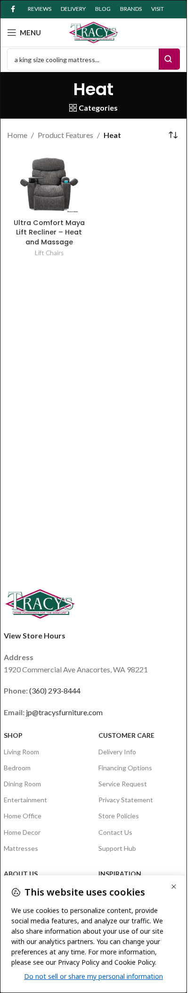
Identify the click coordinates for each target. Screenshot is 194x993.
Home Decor (22, 832)
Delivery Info (117, 752)
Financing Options (125, 768)
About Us (21, 874)
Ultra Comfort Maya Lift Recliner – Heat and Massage (49, 232)
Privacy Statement (125, 800)
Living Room (21, 752)
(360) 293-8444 (55, 690)
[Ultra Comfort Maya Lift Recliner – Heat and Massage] (49, 183)
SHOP (13, 735)
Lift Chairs (49, 253)
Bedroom (17, 768)
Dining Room (22, 784)
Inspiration (119, 874)
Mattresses (21, 848)
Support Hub (117, 848)
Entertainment (25, 800)
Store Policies (118, 816)
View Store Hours (34, 635)
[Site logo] (94, 31)
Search (169, 59)
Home (17, 134)
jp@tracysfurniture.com (64, 712)
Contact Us (115, 832)
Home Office (22, 816)
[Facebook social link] (12, 9)
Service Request (122, 784)
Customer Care (126, 735)
